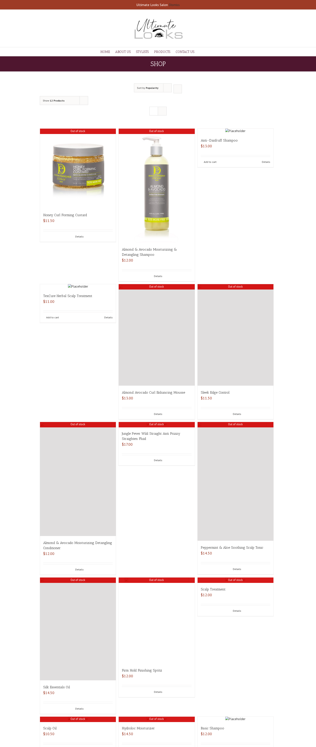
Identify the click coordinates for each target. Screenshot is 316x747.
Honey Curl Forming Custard (65, 215)
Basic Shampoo (212, 728)
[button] (209, 51)
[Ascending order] (177, 89)
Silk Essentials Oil (56, 687)
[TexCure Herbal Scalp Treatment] (78, 286)
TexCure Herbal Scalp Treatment (67, 296)
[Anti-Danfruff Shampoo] (235, 131)
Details (79, 236)
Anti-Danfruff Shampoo (219, 140)
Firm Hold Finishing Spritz (142, 670)
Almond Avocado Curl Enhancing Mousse (153, 392)
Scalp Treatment (213, 589)
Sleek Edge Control (215, 392)
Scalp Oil (50, 728)
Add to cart (210, 161)
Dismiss (174, 5)
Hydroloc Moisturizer (138, 728)
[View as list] (162, 111)
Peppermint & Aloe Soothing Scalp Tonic (232, 547)
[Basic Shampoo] (235, 719)
